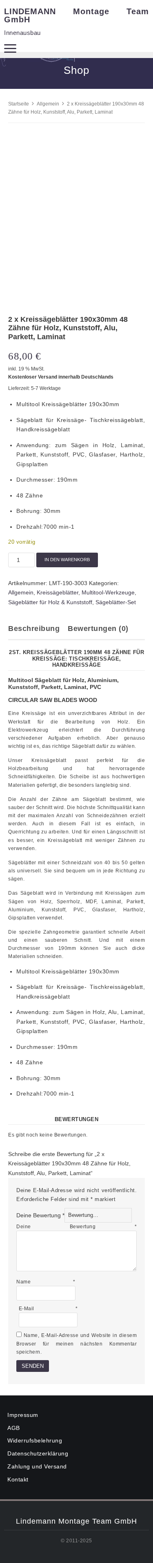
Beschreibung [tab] (34, 628)
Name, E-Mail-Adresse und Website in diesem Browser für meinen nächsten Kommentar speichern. (76, 1343)
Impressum (22, 1415)
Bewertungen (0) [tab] (98, 628)
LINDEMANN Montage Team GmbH (76, 15)
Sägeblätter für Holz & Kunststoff (50, 602)
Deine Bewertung (40, 1215)
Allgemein (48, 104)
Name (45, 1282)
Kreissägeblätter (57, 592)
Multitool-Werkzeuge (108, 592)
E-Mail (48, 1308)
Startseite (18, 104)
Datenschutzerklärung (37, 1453)
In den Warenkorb (67, 559)
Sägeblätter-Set (115, 602)
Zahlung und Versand (37, 1466)
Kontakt (18, 1479)
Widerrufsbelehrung (34, 1440)
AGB (13, 1428)
